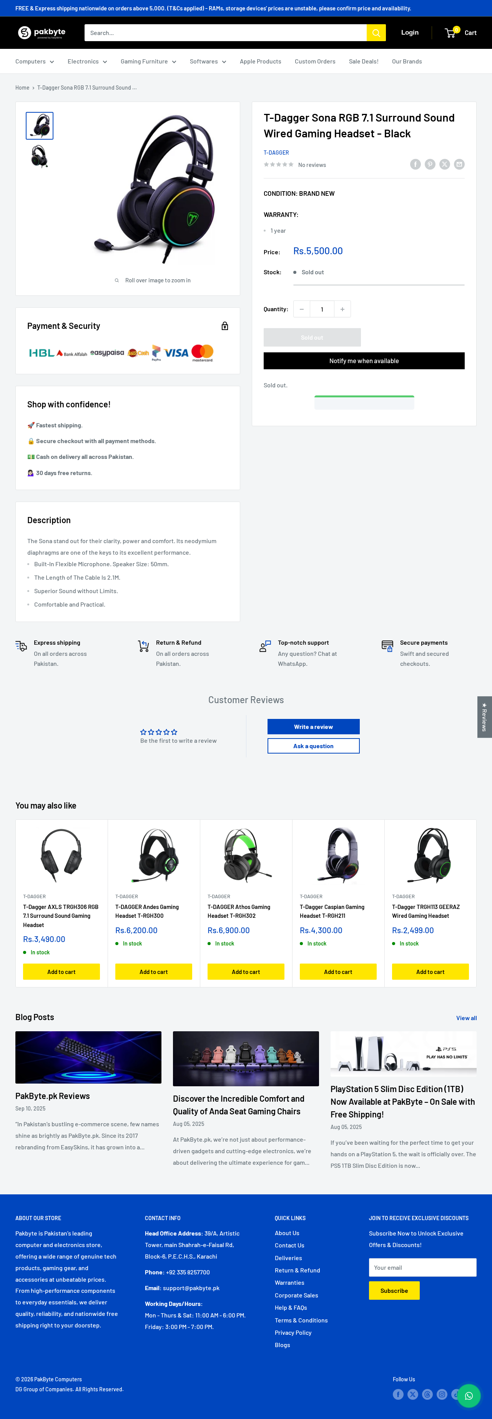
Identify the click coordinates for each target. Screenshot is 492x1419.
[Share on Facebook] (415, 164)
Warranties (289, 1282)
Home (22, 87)
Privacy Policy (293, 1332)
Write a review (313, 726)
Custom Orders (315, 61)
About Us (287, 1232)
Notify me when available (364, 361)
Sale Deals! (364, 61)
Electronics (83, 61)
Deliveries (288, 1257)
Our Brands (407, 61)
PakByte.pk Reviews (52, 1096)
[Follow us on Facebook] (398, 1394)
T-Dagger (276, 152)
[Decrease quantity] (302, 309)
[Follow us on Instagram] (442, 1394)
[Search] (376, 32)
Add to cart (61, 971)
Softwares (204, 61)
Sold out (312, 337)
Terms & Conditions (301, 1320)
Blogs (282, 1344)
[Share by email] (459, 164)
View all (467, 1017)
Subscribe (394, 1290)
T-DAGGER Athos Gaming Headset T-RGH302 (239, 911)
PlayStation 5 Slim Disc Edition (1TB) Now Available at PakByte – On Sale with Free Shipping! (403, 1101)
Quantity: (276, 309)
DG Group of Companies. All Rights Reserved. (69, 1389)
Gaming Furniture (144, 61)
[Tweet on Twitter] (444, 164)
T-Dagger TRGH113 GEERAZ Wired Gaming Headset (426, 911)
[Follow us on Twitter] (412, 1394)
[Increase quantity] (342, 309)
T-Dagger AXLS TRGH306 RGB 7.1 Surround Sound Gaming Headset (60, 915)
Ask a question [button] (313, 745)
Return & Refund (297, 1270)
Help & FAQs (291, 1307)
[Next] (477, 903)
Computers (30, 61)
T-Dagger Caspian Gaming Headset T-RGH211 (332, 911)
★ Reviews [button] (485, 717)
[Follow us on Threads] (427, 1394)
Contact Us (289, 1245)
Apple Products (260, 61)
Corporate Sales (296, 1295)
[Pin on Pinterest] (430, 164)
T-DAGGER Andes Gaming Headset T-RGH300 (147, 911)
